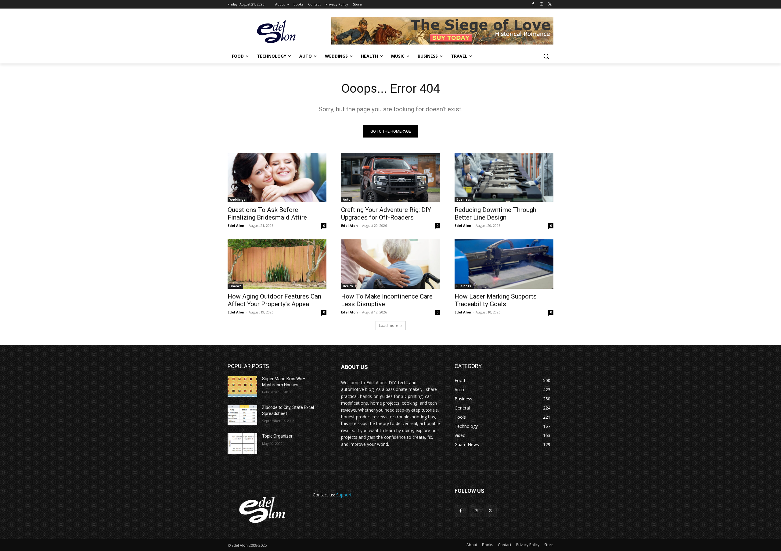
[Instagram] (541, 4)
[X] (549, 4)
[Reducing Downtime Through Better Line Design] (504, 177)
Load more (388, 325)
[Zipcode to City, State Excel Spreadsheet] (242, 415)
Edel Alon (236, 225)
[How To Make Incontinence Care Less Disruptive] (390, 264)
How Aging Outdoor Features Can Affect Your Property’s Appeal (274, 300)
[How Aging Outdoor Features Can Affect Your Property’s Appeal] (277, 264)
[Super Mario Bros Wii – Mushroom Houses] (242, 386)
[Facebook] (533, 4)
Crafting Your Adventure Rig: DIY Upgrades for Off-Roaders (386, 213)
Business (463, 199)
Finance (235, 286)
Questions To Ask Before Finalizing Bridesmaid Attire (267, 213)
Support (344, 495)
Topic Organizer (277, 436)
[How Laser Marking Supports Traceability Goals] (504, 264)
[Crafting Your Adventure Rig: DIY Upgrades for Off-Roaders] (390, 177)
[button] (546, 56)
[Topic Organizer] (242, 443)
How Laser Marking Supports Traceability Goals (496, 300)
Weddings (237, 199)
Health (348, 286)
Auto (347, 199)
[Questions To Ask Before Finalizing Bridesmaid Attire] (277, 177)
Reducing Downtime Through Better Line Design (495, 213)
